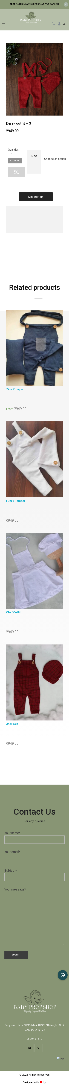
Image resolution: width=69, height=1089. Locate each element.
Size (34, 156)
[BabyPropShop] (31, 18)
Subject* (10, 870)
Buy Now (16, 172)
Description (36, 197)
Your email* (12, 852)
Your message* (15, 889)
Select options (35, 348)
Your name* (12, 833)
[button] (63, 975)
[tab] (36, 196)
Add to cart (15, 161)
